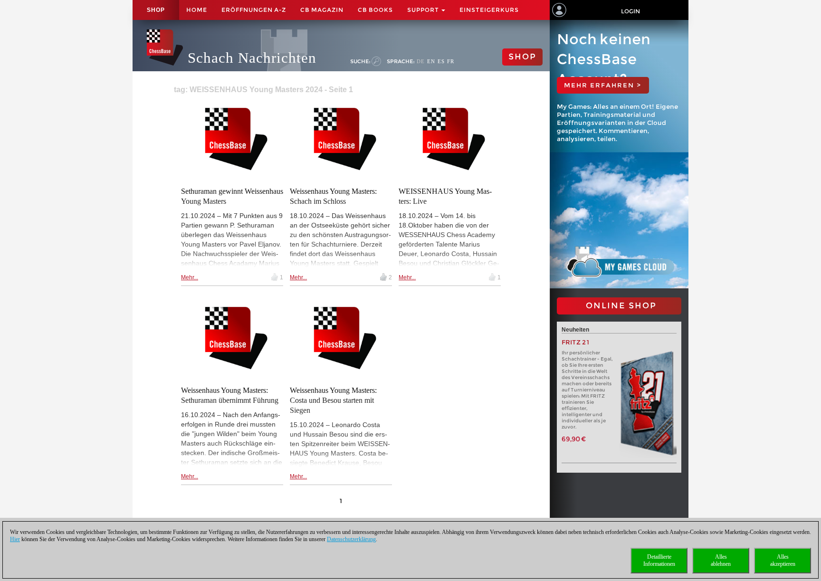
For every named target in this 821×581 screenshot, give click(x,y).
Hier (15, 539)
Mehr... (189, 277)
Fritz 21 (576, 342)
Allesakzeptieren (782, 560)
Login (630, 11)
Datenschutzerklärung (351, 539)
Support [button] (423, 9)
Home (196, 9)
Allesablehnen (721, 560)
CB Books (375, 9)
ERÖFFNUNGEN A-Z (253, 9)
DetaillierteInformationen (659, 560)
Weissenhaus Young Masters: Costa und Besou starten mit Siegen (333, 400)
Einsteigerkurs (489, 9)
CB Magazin (322, 9)
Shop (156, 10)
